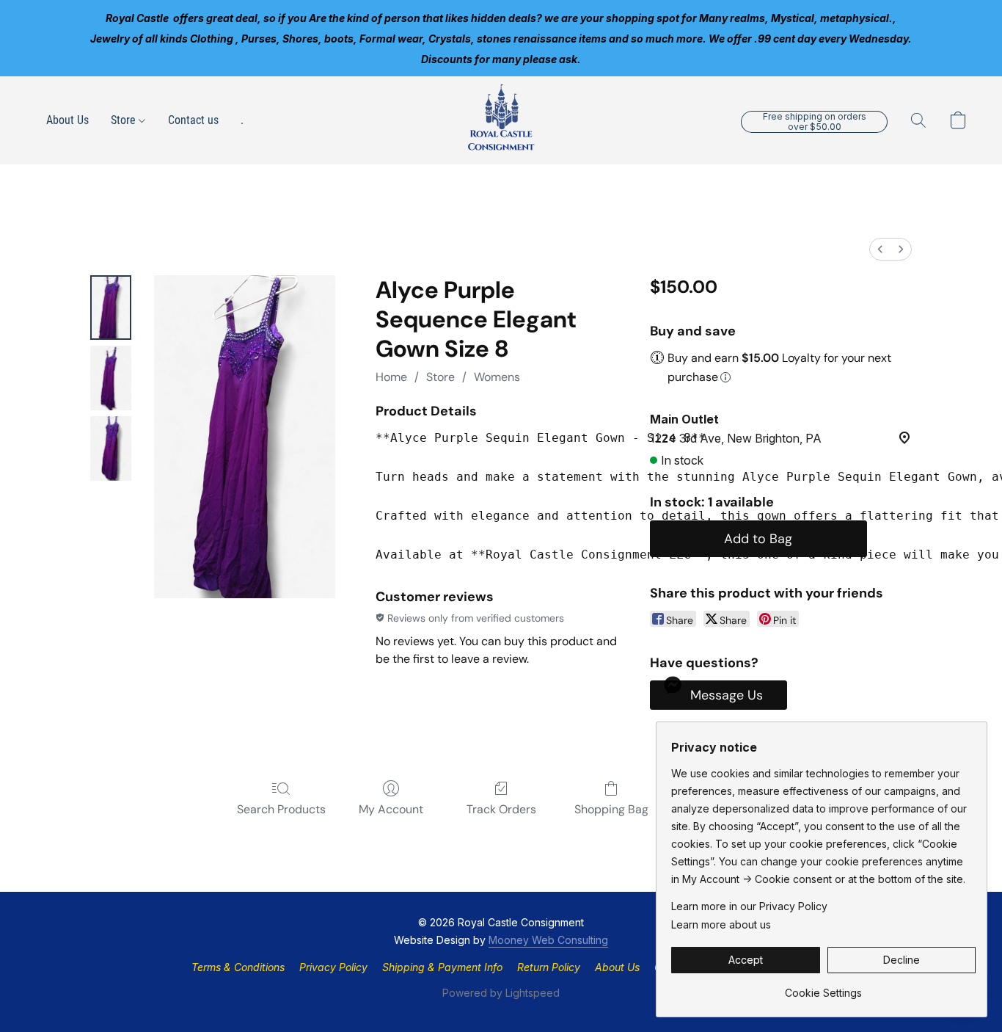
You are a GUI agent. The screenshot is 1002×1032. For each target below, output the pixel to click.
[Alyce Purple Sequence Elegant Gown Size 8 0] (110, 307)
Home (391, 377)
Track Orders (501, 809)
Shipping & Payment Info (442, 967)
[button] (501, 120)
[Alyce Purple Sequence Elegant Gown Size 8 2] (110, 448)
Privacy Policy (333, 967)
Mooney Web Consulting (548, 940)
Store (125, 120)
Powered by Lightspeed (501, 992)
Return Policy (548, 967)
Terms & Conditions (238, 967)
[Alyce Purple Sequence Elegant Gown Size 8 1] (110, 378)
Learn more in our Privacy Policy (749, 906)
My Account (391, 809)
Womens (497, 377)
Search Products (281, 809)
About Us (67, 120)
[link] (823, 987)
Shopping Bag (611, 809)
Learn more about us (721, 924)
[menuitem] (880, 249)
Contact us (193, 120)
